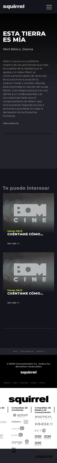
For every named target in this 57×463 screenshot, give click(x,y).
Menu (49, 7)
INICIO (15, 351)
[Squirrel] (12, 16)
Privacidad (24, 383)
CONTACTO (40, 351)
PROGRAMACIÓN (26, 351)
